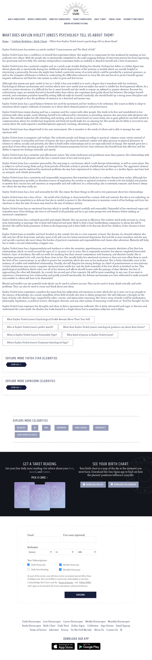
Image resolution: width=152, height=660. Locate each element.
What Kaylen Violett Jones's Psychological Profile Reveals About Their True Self (48, 319)
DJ (35, 428)
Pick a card (38, 477)
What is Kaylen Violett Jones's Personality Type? (32, 334)
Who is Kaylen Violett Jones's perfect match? (30, 327)
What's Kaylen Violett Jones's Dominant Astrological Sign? (37, 342)
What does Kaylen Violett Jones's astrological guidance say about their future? (104, 327)
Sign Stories (107, 625)
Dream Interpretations (76, 23)
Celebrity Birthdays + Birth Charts (29, 41)
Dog (46, 428)
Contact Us (112, 629)
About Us (99, 629)
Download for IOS (94, 484)
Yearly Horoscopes (82, 19)
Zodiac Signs (115, 19)
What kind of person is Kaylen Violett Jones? (90, 334)
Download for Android (124, 484)
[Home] (76, 8)
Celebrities (92, 625)
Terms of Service (38, 629)
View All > (16, 364)
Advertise (54, 629)
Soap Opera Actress (27, 435)
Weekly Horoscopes (37, 19)
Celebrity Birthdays (134, 19)
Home (5, 41)
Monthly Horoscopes (60, 19)
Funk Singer (81, 428)
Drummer (61, 428)
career (46, 471)
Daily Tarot (100, 19)
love (71, 468)
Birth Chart (49, 625)
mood (32, 471)
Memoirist (101, 428)
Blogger (21, 428)
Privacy (64, 629)
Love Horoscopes (52, 621)
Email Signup (123, 625)
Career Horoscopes (73, 621)
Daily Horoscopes (16, 19)
